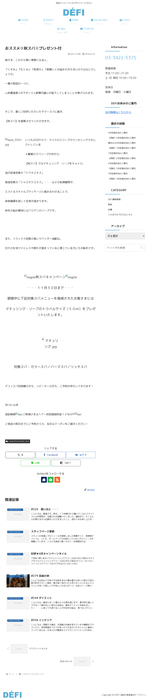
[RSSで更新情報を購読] (57, 480)
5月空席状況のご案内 (118, 173)
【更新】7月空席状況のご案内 (122, 148)
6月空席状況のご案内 (118, 163)
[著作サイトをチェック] (44, 480)
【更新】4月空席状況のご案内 (122, 178)
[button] (66, 463)
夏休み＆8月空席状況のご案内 (122, 143)
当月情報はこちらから (118, 112)
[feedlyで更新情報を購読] (50, 480)
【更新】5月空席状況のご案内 (122, 168)
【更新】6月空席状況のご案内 (122, 158)
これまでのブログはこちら (18, 441)
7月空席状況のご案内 (118, 153)
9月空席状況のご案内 (118, 132)
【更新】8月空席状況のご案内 (122, 137)
